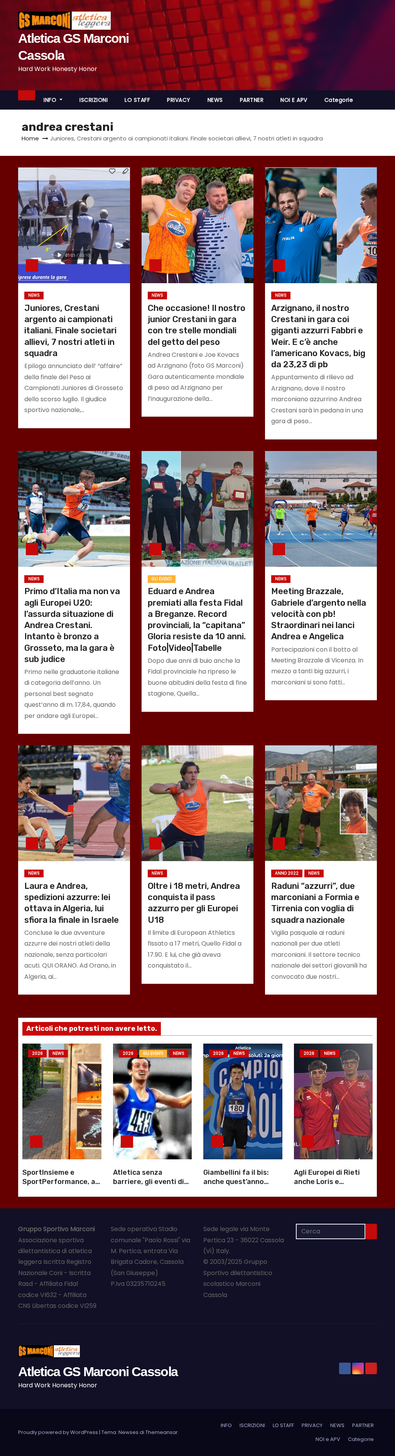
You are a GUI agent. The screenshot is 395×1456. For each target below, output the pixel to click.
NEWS (215, 100)
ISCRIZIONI (93, 100)
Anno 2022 (287, 873)
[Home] (26, 95)
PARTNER (252, 100)
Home (30, 138)
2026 (37, 1053)
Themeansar (161, 1432)
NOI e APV (293, 100)
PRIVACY (179, 100)
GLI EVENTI (162, 579)
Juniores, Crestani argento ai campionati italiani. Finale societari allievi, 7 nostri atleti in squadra (70, 330)
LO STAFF (137, 100)
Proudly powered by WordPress (58, 1432)
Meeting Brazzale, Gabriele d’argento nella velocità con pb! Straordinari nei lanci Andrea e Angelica (318, 614)
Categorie (338, 100)
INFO (51, 100)
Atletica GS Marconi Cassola (97, 1371)
